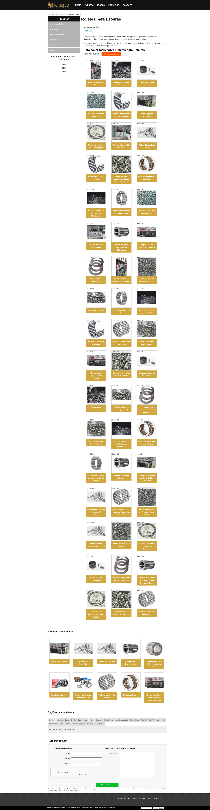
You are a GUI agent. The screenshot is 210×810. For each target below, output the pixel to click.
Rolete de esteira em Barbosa (121, 545)
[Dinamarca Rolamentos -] (59, 5)
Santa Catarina (65, 724)
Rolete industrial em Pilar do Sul (121, 343)
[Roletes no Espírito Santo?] (107, 682)
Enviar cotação (107, 785)
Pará (149, 720)
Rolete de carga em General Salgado (96, 146)
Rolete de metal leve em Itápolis (146, 613)
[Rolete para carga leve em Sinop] (96, 429)
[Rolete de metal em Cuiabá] (147, 132)
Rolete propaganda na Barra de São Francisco (147, 478)
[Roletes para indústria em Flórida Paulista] (96, 599)
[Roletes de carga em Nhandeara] (147, 360)
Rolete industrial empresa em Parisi (146, 83)
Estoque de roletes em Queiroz (96, 83)
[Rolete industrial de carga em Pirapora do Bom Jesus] (121, 497)
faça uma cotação (111, 54)
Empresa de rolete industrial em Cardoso (146, 546)
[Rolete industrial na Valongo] (96, 164)
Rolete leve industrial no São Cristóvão (121, 579)
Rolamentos (54, 45)
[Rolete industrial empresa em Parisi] (147, 70)
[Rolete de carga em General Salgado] (96, 132)
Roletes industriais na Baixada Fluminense (96, 213)
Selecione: (52, 720)
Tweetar (88, 31)
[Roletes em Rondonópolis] (96, 395)
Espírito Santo (83, 720)
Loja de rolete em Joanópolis (96, 246)
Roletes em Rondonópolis (96, 408)
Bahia (67, 720)
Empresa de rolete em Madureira (146, 343)
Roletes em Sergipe (130, 695)
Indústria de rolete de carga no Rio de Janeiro (96, 478)
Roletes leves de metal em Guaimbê (146, 280)
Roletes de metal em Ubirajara (96, 343)
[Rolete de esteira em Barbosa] (121, 531)
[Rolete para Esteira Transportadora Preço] (154, 649)
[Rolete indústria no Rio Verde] (121, 463)
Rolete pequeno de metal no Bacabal (121, 83)
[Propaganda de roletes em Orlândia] (147, 232)
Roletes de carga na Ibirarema (96, 115)
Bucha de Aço (54, 29)
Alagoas (60, 720)
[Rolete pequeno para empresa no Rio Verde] (96, 497)
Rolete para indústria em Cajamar (121, 311)
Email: (68, 758)
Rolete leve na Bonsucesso (96, 579)
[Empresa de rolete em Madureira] (147, 329)
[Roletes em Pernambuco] (131, 649)
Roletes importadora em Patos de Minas (121, 115)
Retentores (53, 40)
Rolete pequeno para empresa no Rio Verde (96, 512)
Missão (101, 5)
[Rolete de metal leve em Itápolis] (147, 599)
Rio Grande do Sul (159, 720)
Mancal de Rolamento (57, 34)
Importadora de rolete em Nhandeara (96, 545)
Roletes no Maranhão (83, 662)
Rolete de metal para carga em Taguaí (146, 442)
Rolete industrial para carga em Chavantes (121, 247)
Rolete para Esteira (107, 661)
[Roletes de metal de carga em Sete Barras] (147, 298)
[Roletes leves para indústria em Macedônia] (121, 429)
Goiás (91, 720)
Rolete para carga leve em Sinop (96, 442)
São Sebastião (99, 724)
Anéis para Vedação (56, 24)
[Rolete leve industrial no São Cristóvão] (121, 565)
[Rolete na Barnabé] (96, 298)
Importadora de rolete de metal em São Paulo (146, 409)
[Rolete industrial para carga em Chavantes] (121, 232)
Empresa (89, 5)
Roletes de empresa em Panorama (147, 212)
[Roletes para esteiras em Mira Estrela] (121, 360)
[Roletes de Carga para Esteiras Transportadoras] (154, 682)
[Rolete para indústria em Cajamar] (121, 298)
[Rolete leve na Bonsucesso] (96, 565)
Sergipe (81, 724)
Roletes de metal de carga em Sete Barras (147, 311)
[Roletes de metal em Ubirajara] (96, 329)
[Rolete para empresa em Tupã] (147, 164)
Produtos (113, 5)
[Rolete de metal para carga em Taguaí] (147, 429)
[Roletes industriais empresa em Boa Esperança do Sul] (147, 565)
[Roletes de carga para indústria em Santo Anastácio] (121, 164)
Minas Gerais (134, 720)
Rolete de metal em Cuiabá (147, 146)
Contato (127, 5)
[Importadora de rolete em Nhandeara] (96, 531)
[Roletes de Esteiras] (59, 682)
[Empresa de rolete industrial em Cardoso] (147, 531)
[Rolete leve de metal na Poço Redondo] (121, 198)
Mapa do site (158, 798)
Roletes (52, 50)
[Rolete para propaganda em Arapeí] (96, 360)
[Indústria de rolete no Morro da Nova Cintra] (147, 497)
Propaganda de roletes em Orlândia (147, 246)
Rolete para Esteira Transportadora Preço (154, 664)
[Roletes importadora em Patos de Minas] (121, 101)
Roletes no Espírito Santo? (107, 696)
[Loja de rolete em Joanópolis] (96, 232)
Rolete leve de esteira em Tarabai (121, 613)
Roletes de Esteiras (59, 695)
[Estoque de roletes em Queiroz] (96, 70)
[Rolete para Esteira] (107, 649)
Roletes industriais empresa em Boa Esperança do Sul (147, 580)
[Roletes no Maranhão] (83, 649)
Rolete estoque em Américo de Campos (121, 280)
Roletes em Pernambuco (130, 662)
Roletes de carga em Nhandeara (146, 374)
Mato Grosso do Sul (121, 720)
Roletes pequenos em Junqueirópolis (121, 408)
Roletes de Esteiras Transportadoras (83, 696)
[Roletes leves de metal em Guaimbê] (147, 266)
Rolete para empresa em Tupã (146, 177)
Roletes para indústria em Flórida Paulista (96, 614)
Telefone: (67, 764)
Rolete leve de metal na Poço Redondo (121, 212)
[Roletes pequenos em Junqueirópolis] (121, 395)
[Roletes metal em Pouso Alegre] (96, 266)
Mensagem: (115, 753)
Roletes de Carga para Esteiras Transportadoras (154, 697)
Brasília (73, 720)
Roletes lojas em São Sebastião (121, 146)
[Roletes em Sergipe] (131, 682)
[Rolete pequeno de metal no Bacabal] (121, 70)
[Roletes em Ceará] (59, 649)
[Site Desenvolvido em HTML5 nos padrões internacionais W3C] (146, 808)
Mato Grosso (108, 720)
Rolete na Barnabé (96, 310)
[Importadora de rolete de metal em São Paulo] (147, 395)
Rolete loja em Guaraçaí (147, 115)
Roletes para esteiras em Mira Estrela (121, 374)
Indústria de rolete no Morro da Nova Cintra (146, 512)
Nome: (68, 753)
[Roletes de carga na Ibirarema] (96, 101)
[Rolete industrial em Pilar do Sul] (121, 329)
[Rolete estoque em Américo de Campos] (121, 266)
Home (78, 5)
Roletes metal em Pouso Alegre (96, 280)
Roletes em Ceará (59, 661)
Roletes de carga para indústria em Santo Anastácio (121, 179)
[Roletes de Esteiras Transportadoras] (83, 682)
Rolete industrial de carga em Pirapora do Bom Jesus (121, 512)
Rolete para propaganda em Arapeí (96, 375)
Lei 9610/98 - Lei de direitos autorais (68, 790)
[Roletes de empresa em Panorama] (147, 198)
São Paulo (89, 724)
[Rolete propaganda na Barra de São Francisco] (147, 463)
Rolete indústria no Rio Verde (121, 476)
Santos (74, 724)
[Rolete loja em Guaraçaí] (147, 101)
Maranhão (99, 720)
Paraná (143, 720)
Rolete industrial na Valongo (96, 177)
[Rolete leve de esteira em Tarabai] (121, 599)
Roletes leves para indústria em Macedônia (121, 444)
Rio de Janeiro (53, 724)
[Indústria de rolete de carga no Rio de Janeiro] (96, 463)
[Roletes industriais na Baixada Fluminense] (96, 198)
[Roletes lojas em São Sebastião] (121, 132)
